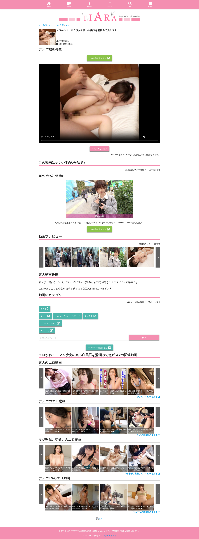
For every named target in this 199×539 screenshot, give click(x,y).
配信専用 (88, 316)
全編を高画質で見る (98, 58)
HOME (49, 6)
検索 (130, 6)
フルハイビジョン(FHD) (65, 316)
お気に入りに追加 (99, 148)
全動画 (69, 6)
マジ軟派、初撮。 (48, 323)
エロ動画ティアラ (108, 535)
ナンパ (44, 316)
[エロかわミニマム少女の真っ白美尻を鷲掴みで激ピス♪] (47, 37)
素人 (43, 309)
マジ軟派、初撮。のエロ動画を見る (141, 473)
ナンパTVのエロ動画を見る (144, 512)
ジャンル (109, 6)
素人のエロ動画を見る (147, 396)
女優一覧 (89, 6)
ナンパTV (45, 331)
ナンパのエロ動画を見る (146, 435)
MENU (150, 6)
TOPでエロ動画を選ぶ (98, 348)
